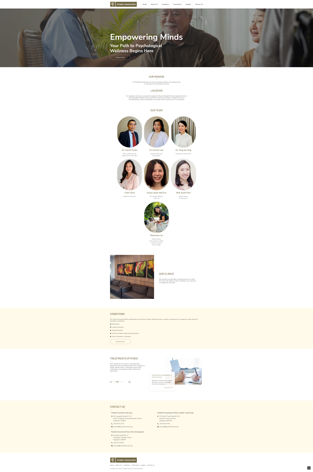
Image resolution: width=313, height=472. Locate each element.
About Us (118, 465)
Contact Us (199, 4)
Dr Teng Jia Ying (183, 150)
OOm (141, 468)
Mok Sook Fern (183, 192)
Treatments (177, 4)
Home (145, 4)
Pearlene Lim (156, 235)
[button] (112, 277)
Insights (188, 4)
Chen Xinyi (129, 192)
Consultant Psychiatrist (183, 154)
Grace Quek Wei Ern (156, 192)
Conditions (165, 4)
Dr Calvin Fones (129, 150)
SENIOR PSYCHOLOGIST (129, 196)
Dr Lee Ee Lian (156, 150)
